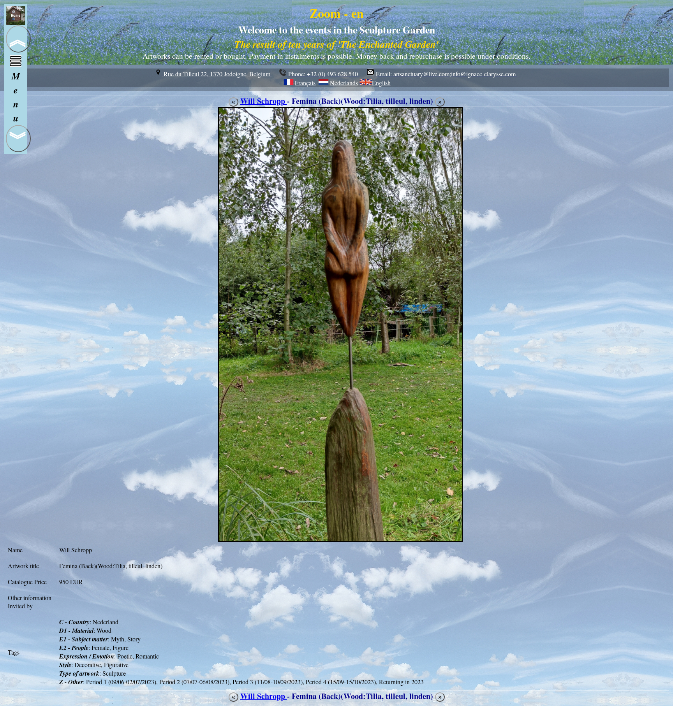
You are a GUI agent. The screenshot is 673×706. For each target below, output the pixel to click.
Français (305, 83)
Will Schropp (263, 101)
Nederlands (344, 83)
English (381, 83)
